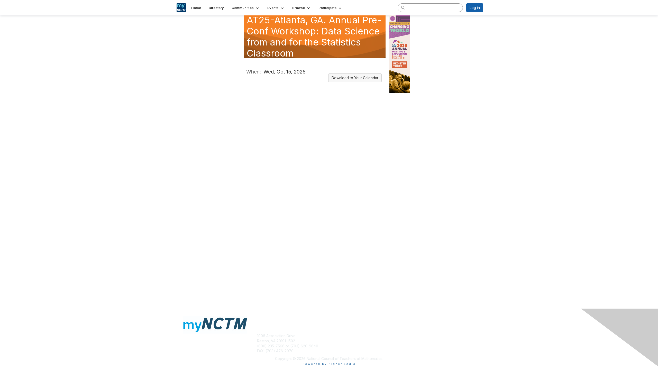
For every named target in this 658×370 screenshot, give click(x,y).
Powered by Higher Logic (329, 364)
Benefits (338, 346)
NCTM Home (342, 336)
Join (334, 341)
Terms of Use (416, 341)
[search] (403, 7)
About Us (413, 336)
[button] (245, 8)
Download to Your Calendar (355, 78)
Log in (475, 7)
